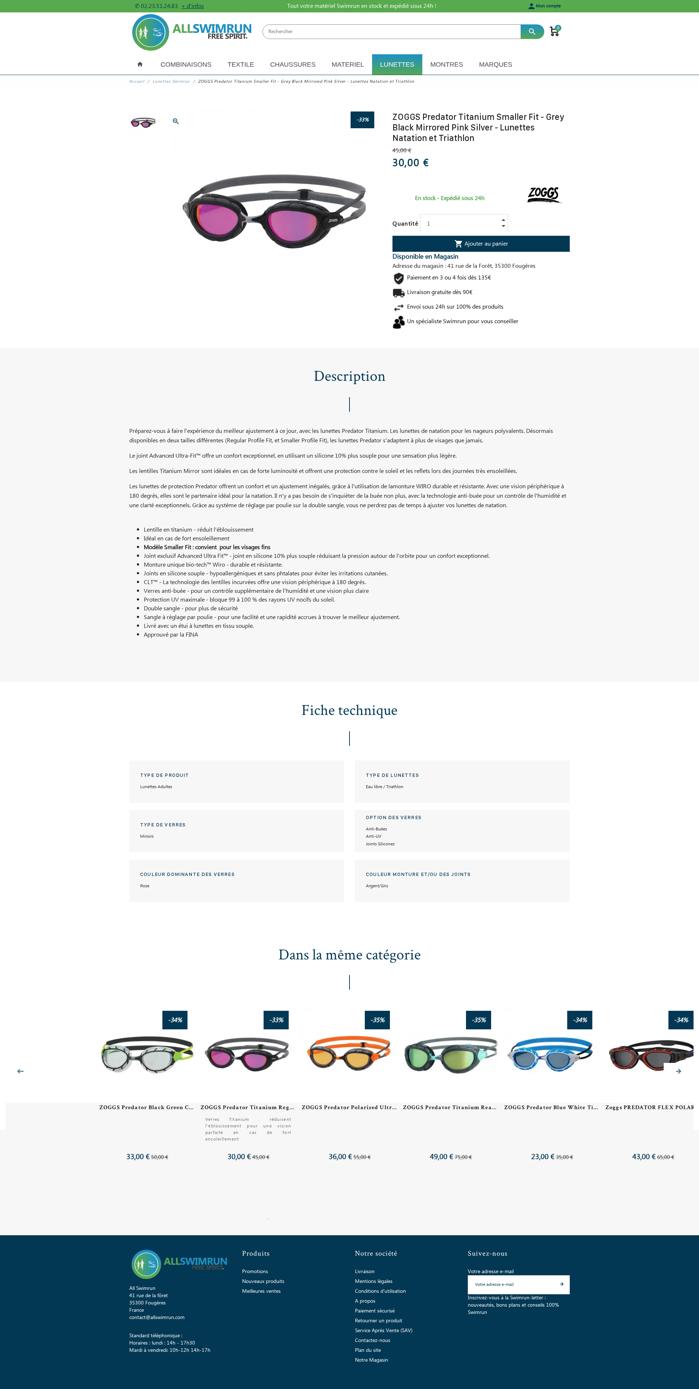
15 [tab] (420, 1218)
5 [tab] (311, 1218)
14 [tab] (409, 1218)
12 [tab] (387, 1218)
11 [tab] (376, 1218)
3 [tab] (289, 1218)
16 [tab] (431, 1218)
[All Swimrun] (193, 31)
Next (679, 1071)
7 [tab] (333, 1218)
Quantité (405, 223)
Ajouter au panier (481, 244)
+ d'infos (192, 6)
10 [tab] (366, 1218)
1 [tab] (267, 1218)
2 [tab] (278, 1218)
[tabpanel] (349, 1090)
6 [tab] (322, 1218)
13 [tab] (398, 1218)
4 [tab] (300, 1218)
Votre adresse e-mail (491, 1272)
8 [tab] (344, 1218)
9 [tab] (355, 1218)
